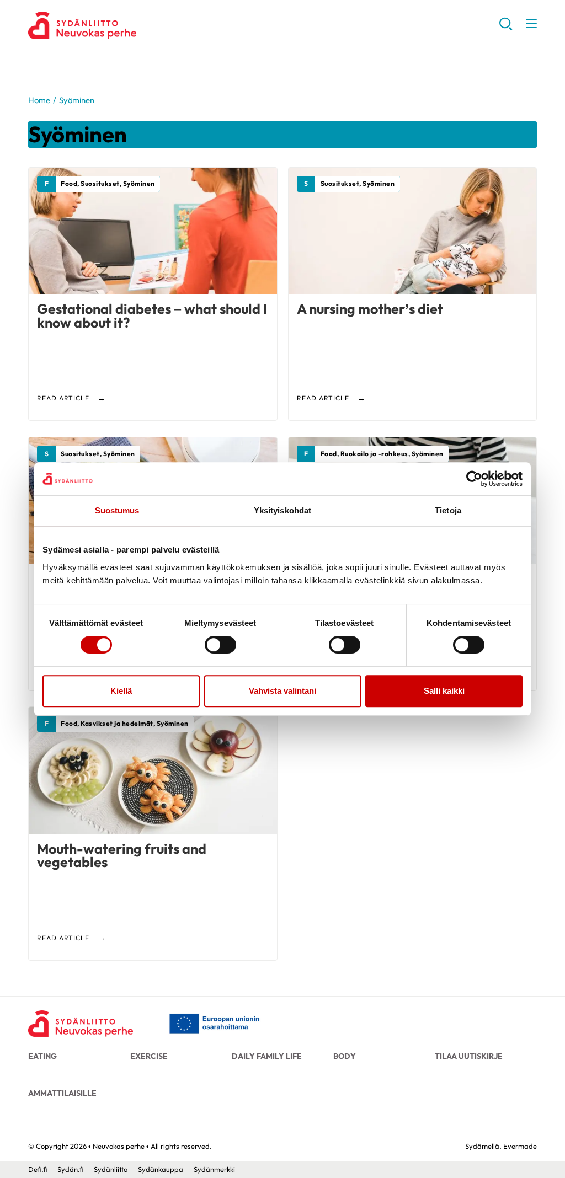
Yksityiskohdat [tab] (282, 510)
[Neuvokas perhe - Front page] (80, 1023)
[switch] (220, 645)
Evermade (520, 1146)
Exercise (149, 1056)
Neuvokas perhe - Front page (116, 25)
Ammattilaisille (62, 1093)
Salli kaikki (444, 690)
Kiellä (121, 690)
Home (39, 100)
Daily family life (267, 1056)
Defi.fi (37, 1169)
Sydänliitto (110, 1169)
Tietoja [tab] (448, 510)
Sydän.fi (70, 1169)
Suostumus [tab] (117, 510)
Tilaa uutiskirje (469, 1056)
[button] (506, 28)
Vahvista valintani (282, 690)
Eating (42, 1056)
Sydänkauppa (160, 1169)
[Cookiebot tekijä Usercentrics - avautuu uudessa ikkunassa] (474, 478)
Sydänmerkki (214, 1169)
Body (344, 1056)
